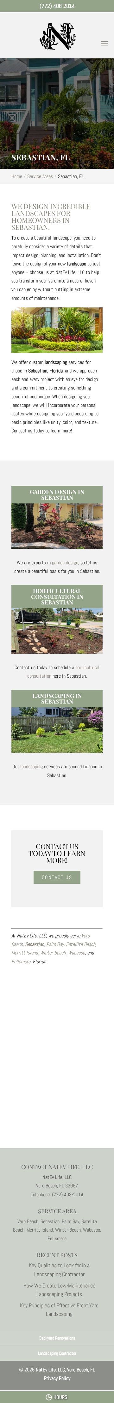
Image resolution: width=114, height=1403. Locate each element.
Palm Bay (55, 944)
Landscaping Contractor (57, 1353)
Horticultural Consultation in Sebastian (57, 596)
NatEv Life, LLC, (65, 1369)
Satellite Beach (80, 944)
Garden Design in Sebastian (57, 494)
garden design (65, 562)
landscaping (31, 766)
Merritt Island (24, 952)
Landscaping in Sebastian (57, 698)
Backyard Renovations (57, 1338)
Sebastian (34, 944)
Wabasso (76, 952)
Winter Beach (53, 952)
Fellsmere (20, 961)
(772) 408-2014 (57, 5)
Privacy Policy (57, 1378)
